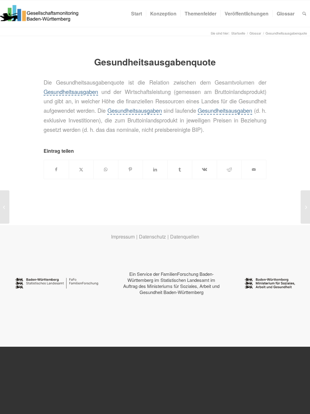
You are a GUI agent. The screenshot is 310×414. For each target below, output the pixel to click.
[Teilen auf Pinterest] (130, 169)
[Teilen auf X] (81, 169)
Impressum (123, 236)
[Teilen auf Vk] (204, 169)
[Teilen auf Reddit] (229, 169)
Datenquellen (184, 236)
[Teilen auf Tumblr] (180, 169)
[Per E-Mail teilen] (254, 169)
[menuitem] (136, 13)
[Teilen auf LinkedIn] (155, 169)
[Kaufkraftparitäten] (4, 207)
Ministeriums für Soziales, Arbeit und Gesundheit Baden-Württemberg (180, 289)
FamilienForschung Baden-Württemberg (170, 277)
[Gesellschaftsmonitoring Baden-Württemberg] (42, 13)
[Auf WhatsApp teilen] (106, 169)
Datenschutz (152, 236)
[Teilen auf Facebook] (56, 169)
